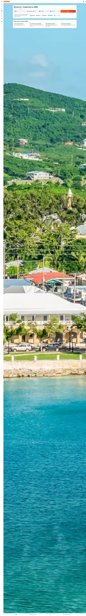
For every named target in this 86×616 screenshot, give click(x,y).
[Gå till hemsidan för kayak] (7, 1)
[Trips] (1, 19)
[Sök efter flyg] (1, 5)
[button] (2, 1)
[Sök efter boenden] (1, 7)
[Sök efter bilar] (1, 9)
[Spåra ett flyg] (1, 16)
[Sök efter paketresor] (1, 11)
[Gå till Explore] (1, 14)
